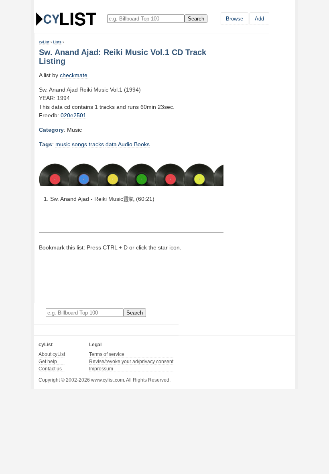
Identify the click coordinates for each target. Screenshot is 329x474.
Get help (48, 361)
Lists (57, 42)
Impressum (101, 369)
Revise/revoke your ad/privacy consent (131, 361)
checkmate (73, 75)
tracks (96, 144)
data (111, 144)
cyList (44, 42)
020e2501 (73, 115)
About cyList (52, 354)
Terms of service (106, 354)
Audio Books (134, 144)
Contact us (50, 369)
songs (79, 144)
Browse (234, 19)
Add (259, 19)
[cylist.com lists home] (66, 19)
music (62, 144)
